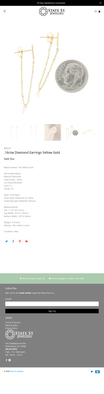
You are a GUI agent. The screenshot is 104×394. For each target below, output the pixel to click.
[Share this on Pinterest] (19, 241)
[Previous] (8, 73)
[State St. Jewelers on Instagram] (9, 360)
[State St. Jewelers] (52, 11)
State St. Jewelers (17, 371)
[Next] (96, 73)
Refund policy (11, 325)
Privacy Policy (11, 328)
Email (8, 299)
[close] (100, 2)
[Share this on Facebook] (13, 241)
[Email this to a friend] (26, 241)
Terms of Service (12, 322)
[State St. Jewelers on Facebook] (6, 360)
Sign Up (52, 311)
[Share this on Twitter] (6, 241)
